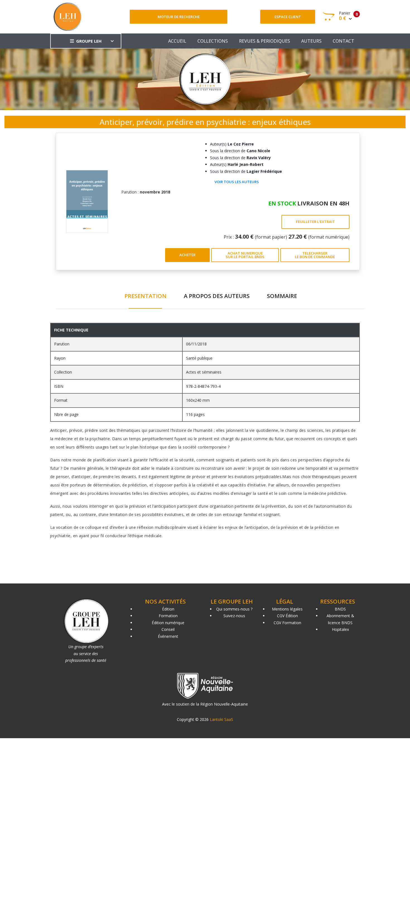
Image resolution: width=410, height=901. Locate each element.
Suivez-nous (234, 615)
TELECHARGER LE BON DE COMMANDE (315, 255)
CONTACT (343, 41)
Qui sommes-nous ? (234, 609)
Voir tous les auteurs (236, 181)
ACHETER (187, 254)
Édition (168, 609)
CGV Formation (287, 622)
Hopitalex (340, 629)
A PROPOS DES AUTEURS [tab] (217, 296)
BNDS (340, 609)
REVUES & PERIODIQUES (264, 41)
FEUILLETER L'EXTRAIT (315, 221)
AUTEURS (311, 41)
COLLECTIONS (212, 41)
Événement (168, 636)
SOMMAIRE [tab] (282, 296)
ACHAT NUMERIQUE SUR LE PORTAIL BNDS (245, 255)
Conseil (168, 629)
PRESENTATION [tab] (145, 296)
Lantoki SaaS (221, 719)
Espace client (287, 16)
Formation (168, 615)
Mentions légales (287, 609)
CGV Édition (287, 615)
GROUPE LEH (89, 41)
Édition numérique (168, 622)
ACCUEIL (177, 41)
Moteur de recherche (179, 16)
